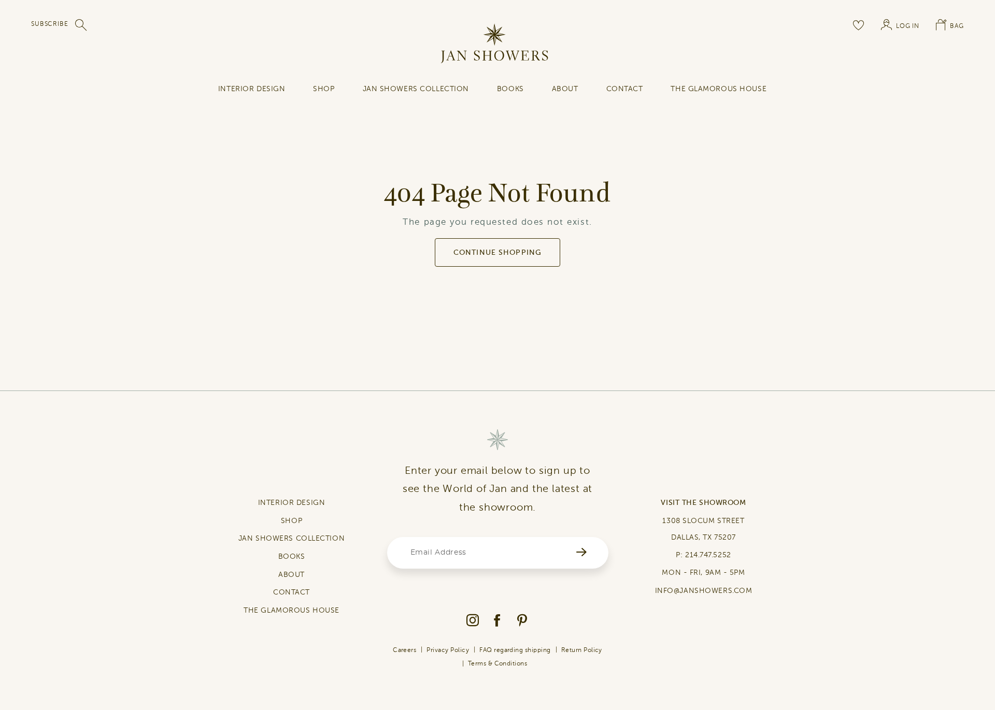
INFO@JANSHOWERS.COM (703, 591)
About (565, 89)
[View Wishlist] (858, 25)
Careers (404, 650)
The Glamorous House (718, 89)
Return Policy (581, 650)
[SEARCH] (81, 25)
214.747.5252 (708, 555)
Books (510, 89)
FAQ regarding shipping (515, 650)
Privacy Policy (448, 650)
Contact (624, 89)
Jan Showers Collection (416, 89)
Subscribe (49, 23)
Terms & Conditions (498, 663)
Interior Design (251, 89)
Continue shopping (497, 252)
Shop (323, 89)
